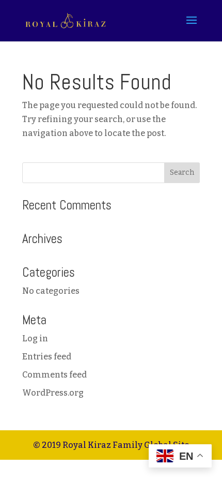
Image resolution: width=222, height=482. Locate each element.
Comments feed (54, 375)
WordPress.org (53, 393)
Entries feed (46, 357)
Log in (35, 338)
